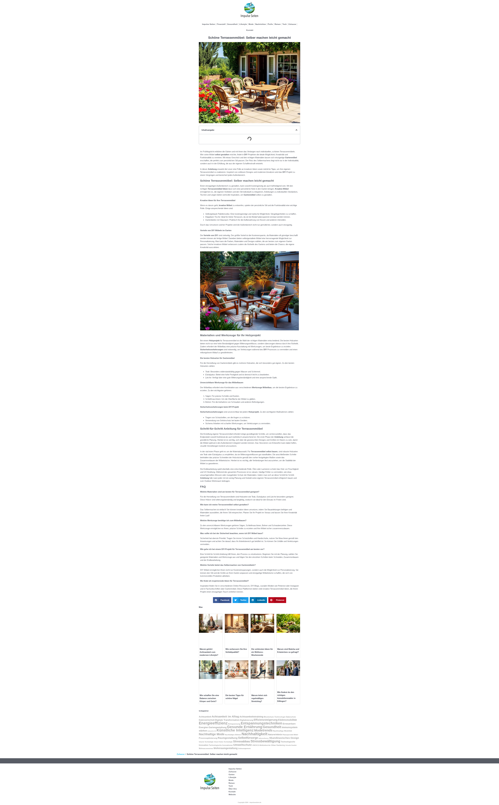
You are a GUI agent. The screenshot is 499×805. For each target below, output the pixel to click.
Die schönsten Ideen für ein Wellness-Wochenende (262, 652)
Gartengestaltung (217, 727)
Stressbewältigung (265, 741)
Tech (284, 24)
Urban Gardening (278, 745)
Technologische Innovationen (221, 745)
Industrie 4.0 (212, 731)
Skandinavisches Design (284, 738)
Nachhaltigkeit (254, 734)
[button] (296, 130)
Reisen (278, 24)
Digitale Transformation (227, 720)
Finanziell (221, 24)
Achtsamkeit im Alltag (225, 716)
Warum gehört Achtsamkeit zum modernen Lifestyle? (209, 652)
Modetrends (263, 730)
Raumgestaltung (228, 738)
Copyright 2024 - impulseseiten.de (249, 802)
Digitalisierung (246, 720)
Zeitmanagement (244, 748)
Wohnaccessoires (206, 748)
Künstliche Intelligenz (235, 730)
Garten (232, 774)
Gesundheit (232, 24)
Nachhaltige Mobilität (282, 731)
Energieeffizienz (213, 723)
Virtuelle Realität (291, 745)
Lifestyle (243, 24)
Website (232, 794)
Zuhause (292, 24)
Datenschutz (291, 717)
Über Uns (233, 789)
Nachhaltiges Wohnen (233, 735)
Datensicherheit (206, 720)
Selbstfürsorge (248, 737)
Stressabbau (241, 741)
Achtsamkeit (205, 717)
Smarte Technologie (206, 742)
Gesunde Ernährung (244, 727)
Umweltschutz (242, 744)
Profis (270, 24)
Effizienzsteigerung (266, 719)
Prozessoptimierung (208, 738)
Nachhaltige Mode (211, 734)
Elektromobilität (287, 719)
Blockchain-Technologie (274, 717)
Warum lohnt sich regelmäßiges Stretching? (259, 698)
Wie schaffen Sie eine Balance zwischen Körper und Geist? (209, 698)
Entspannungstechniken (261, 723)
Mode (251, 24)
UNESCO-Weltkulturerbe (261, 745)
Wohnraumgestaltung (226, 748)
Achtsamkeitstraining (251, 716)
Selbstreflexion (263, 738)
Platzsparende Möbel (290, 735)
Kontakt (249, 30)
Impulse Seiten (208, 24)
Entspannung (234, 724)
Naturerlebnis (275, 734)
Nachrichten (260, 24)
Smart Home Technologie (223, 742)
